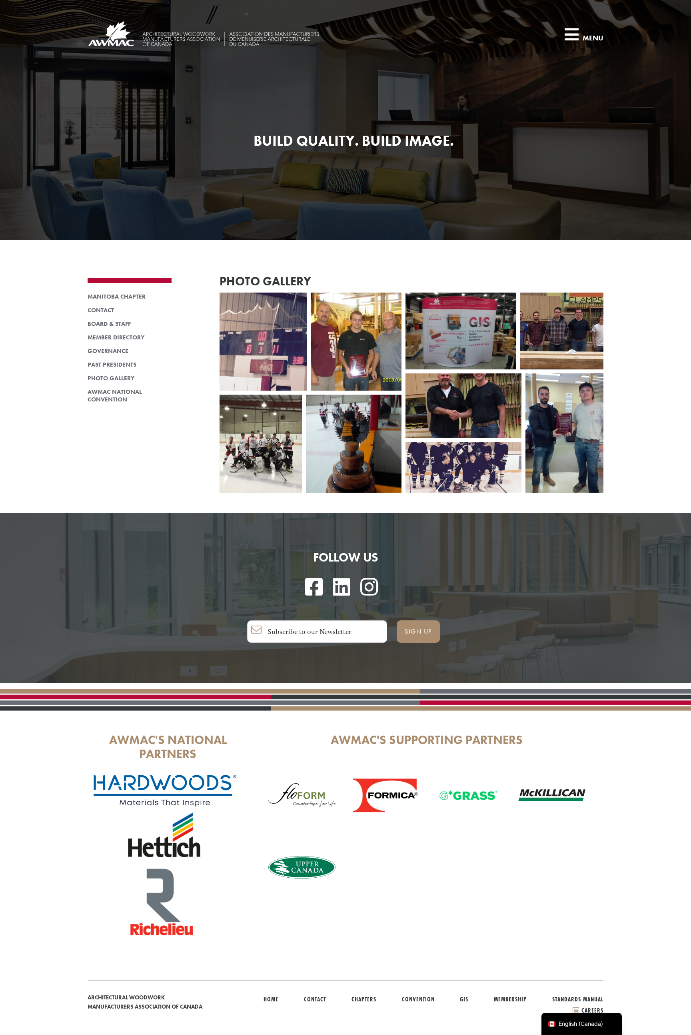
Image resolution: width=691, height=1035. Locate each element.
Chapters (363, 999)
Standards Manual (577, 999)
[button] (263, 342)
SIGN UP (418, 631)
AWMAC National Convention (115, 395)
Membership (510, 999)
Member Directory (116, 337)
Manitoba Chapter (117, 297)
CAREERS (591, 1010)
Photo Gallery (111, 378)
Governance (108, 351)
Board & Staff (109, 324)
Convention (418, 999)
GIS (464, 999)
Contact (101, 310)
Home (271, 999)
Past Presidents (112, 365)
